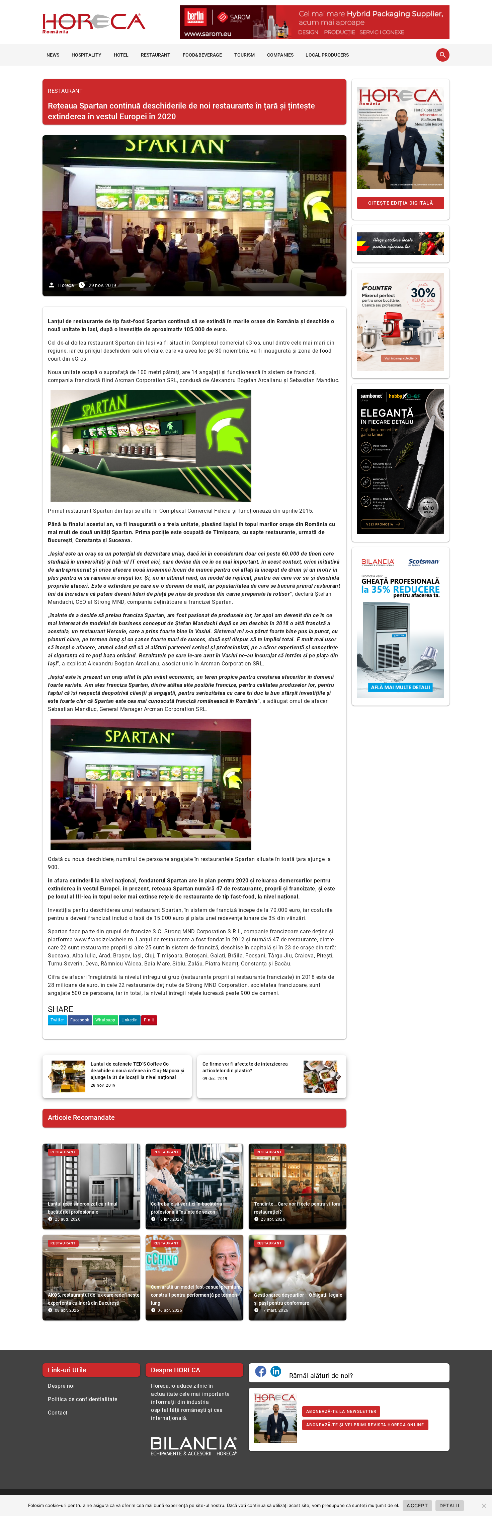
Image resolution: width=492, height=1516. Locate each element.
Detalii (449, 1505)
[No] (483, 1505)
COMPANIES (280, 55)
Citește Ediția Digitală (400, 203)
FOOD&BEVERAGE (202, 55)
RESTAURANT (156, 55)
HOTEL (121, 55)
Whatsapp (105, 1020)
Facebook (79, 1020)
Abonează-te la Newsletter (341, 1411)
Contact (58, 1413)
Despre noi (61, 1386)
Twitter (57, 1020)
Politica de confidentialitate (82, 1399)
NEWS (53, 55)
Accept (417, 1505)
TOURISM (244, 55)
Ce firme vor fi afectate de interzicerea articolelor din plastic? (245, 1067)
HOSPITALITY (86, 55)
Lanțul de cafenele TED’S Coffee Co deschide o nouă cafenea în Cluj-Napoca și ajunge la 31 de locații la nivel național (137, 1070)
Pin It (149, 1020)
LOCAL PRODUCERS (327, 55)
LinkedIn (129, 1020)
